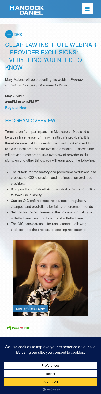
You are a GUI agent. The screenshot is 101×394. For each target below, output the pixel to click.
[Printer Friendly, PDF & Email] (18, 327)
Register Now (16, 107)
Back (17, 34)
